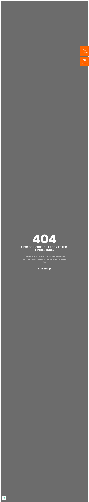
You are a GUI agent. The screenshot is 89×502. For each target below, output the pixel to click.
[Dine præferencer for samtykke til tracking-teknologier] (4, 498)
